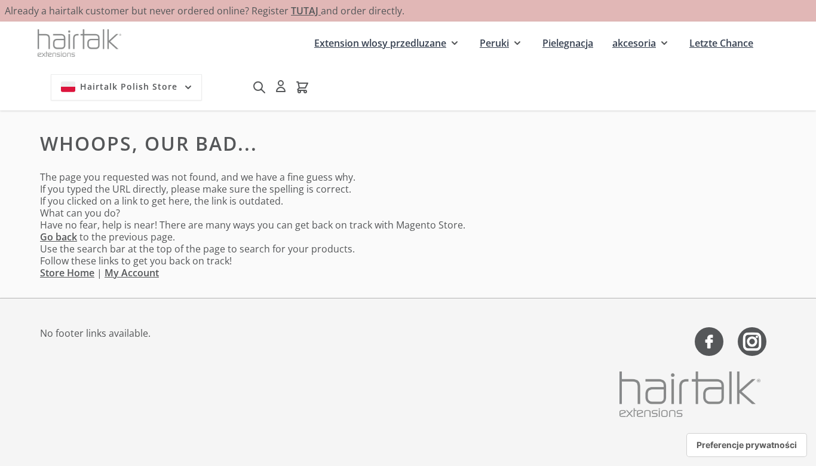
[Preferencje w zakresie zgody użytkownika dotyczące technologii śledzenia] (746, 445)
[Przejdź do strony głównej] (79, 42)
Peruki (494, 43)
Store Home (67, 272)
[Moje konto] (281, 86)
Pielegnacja (567, 43)
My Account (132, 272)
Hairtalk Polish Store (128, 86)
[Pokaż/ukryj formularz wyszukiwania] (259, 87)
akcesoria (634, 43)
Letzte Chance (721, 43)
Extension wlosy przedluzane (380, 43)
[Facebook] (709, 341)
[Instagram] (752, 341)
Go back (58, 236)
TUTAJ (306, 10)
